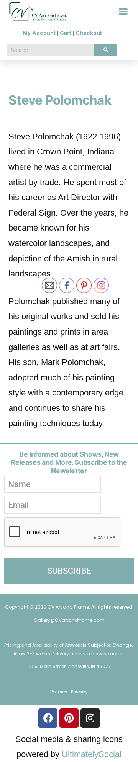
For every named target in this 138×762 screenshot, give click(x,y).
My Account (39, 33)
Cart (65, 33)
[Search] (105, 50)
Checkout (89, 33)
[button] (123, 11)
